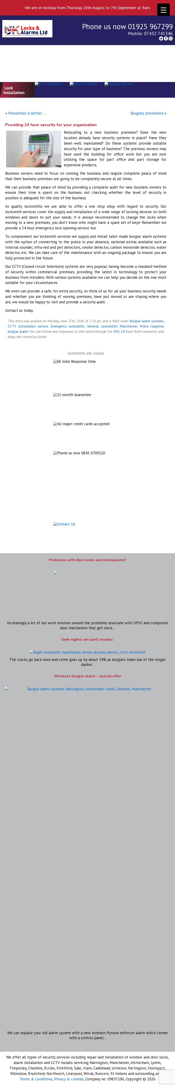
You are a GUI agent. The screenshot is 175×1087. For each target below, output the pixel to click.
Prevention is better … (27, 113)
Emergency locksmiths (68, 326)
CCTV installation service (28, 326)
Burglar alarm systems (147, 321)
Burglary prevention (147, 113)
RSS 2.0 (119, 331)
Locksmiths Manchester (119, 326)
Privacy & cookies (69, 1079)
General (93, 326)
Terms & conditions (36, 1079)
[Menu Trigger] (163, 9)
